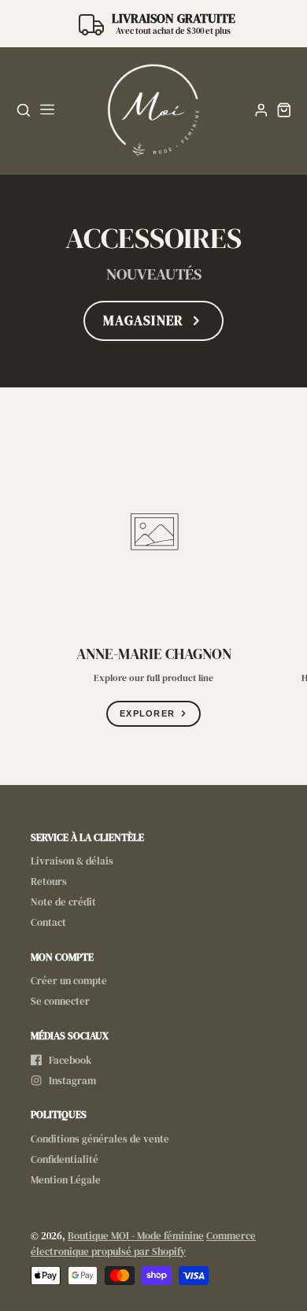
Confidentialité (64, 1159)
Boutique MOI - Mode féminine (136, 1235)
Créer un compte (69, 980)
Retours (49, 881)
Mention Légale (66, 1180)
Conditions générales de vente (100, 1139)
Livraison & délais (72, 861)
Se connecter (60, 1001)
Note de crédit (63, 902)
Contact (48, 922)
